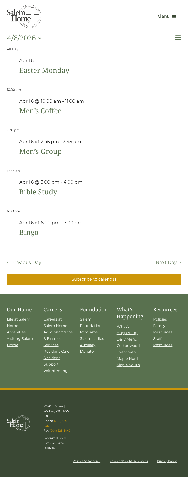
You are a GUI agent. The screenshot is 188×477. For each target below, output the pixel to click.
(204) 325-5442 (60, 430)
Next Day (166, 262)
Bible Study (38, 191)
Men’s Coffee (40, 110)
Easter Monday (44, 70)
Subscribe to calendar (94, 279)
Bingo (29, 232)
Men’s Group (40, 151)
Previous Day (26, 262)
